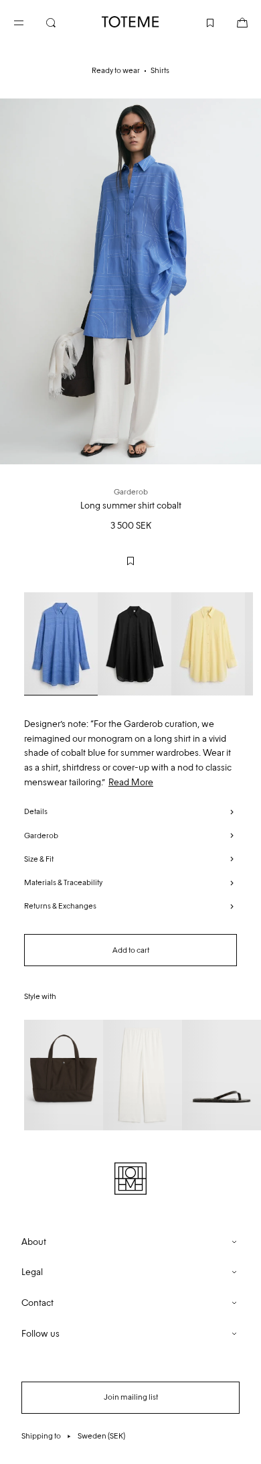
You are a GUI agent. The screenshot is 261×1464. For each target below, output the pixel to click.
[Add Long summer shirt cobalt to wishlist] (130, 560)
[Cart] (231, 21)
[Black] (134, 643)
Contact (37, 1303)
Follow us (40, 1333)
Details (36, 811)
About (33, 1242)
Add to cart (130, 950)
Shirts (160, 70)
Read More (130, 782)
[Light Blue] (61, 643)
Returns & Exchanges (60, 906)
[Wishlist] (199, 21)
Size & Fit (39, 859)
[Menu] (29, 21)
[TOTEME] (130, 21)
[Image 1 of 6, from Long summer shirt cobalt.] (130, 281)
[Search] (62, 21)
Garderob (41, 835)
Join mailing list (131, 1397)
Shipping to (73, 1436)
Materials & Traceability (63, 882)
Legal (32, 1272)
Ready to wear (116, 70)
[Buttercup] (208, 643)
